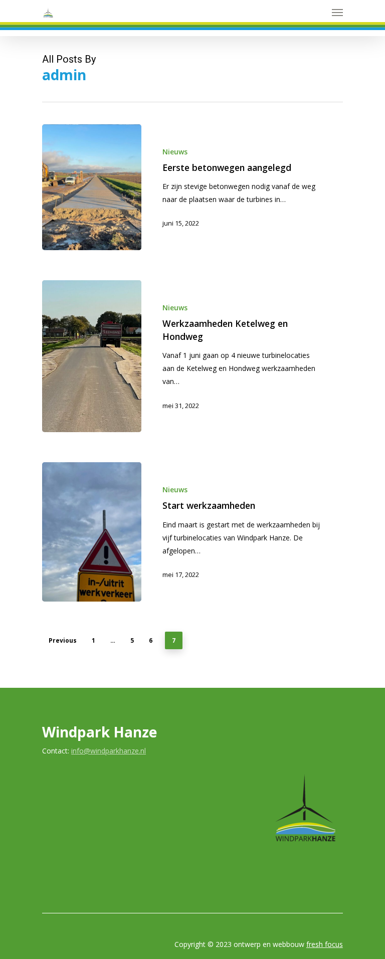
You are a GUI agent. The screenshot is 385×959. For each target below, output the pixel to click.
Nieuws (174, 151)
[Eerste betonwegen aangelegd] (91, 187)
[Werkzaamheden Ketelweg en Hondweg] (91, 356)
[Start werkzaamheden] (91, 532)
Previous (63, 640)
